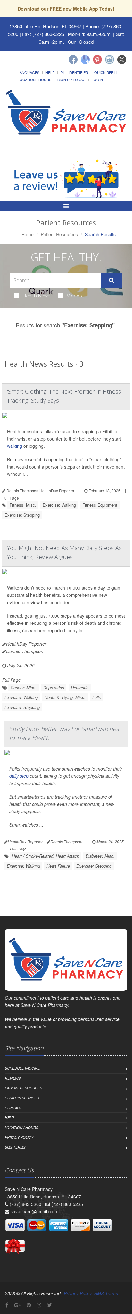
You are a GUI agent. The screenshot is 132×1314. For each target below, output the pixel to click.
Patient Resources (59, 234)
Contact (13, 1107)
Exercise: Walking (59, 505)
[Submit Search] (111, 280)
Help (49, 72)
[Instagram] (109, 59)
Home (27, 234)
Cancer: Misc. (24, 687)
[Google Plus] (17, 1305)
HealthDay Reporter (26, 644)
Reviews (13, 1078)
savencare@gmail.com (34, 1211)
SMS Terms (15, 1147)
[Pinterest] (97, 59)
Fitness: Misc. (23, 505)
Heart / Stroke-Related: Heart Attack (45, 856)
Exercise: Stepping (22, 515)
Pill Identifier (74, 72)
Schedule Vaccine (22, 1068)
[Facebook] (73, 59)
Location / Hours (34, 79)
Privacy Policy (19, 1137)
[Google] (85, 59)
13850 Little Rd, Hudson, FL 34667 (45, 26)
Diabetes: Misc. (100, 856)
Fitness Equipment (99, 505)
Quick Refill (106, 72)
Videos (74, 295)
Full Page (10, 498)
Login (97, 79)
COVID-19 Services (22, 1097)
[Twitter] (121, 59)
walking (14, 446)
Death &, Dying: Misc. (65, 697)
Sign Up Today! (71, 79)
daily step (19, 776)
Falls (96, 697)
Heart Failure (58, 866)
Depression (53, 687)
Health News (36, 295)
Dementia (79, 687)
